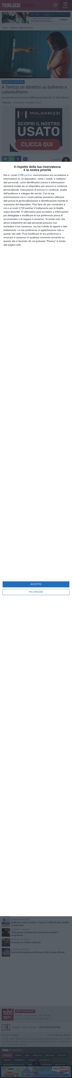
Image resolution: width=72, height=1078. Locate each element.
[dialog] (36, 539)
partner (28, 175)
